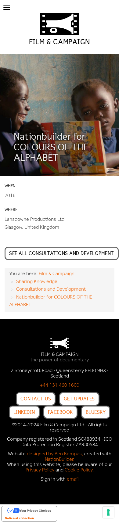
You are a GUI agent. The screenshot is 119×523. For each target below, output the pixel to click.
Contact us (35, 399)
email (72, 479)
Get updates (79, 399)
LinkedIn (24, 412)
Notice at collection (19, 518)
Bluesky (96, 412)
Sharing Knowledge (36, 281)
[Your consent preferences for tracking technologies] (108, 512)
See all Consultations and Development (61, 253)
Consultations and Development (51, 289)
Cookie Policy (78, 470)
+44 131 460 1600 (59, 385)
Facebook (60, 412)
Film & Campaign (56, 273)
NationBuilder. (59, 459)
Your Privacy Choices (35, 510)
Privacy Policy (40, 470)
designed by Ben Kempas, (55, 454)
